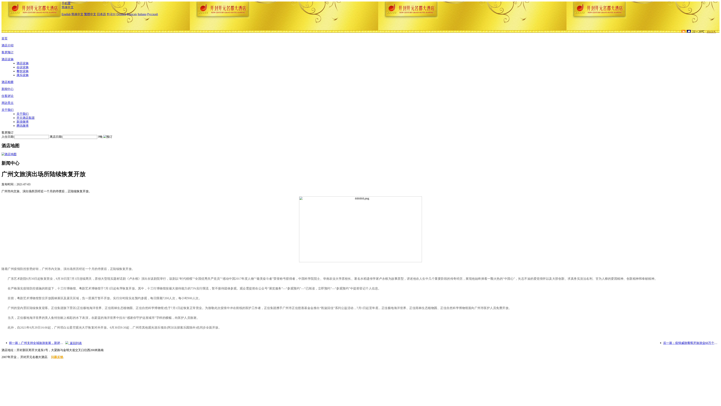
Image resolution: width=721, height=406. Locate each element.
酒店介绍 (8, 45)
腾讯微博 (23, 125)
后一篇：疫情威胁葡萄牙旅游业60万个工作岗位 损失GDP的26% (691, 343)
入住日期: (8, 136)
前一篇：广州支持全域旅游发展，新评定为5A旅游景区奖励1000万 (37, 343)
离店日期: (56, 136)
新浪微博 (23, 121)
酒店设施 (8, 59)
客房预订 (8, 52)
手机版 (66, 3)
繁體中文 (90, 14)
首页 (5, 38)
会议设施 (23, 67)
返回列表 (75, 343)
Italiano (142, 14)
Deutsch (121, 14)
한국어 (111, 14)
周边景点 (8, 103)
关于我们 (8, 109)
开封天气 (711, 32)
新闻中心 (8, 89)
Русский (152, 14)
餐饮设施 (23, 71)
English (66, 14)
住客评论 (8, 96)
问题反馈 (57, 357)
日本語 (101, 14)
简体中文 (68, 7)
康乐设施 (23, 75)
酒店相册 (8, 82)
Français (132, 14)
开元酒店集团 (26, 117)
